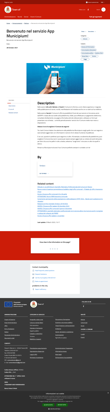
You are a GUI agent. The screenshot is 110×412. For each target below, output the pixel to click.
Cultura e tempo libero (36, 323)
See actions (91, 31)
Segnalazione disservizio (37, 351)
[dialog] (55, 401)
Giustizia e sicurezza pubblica (63, 323)
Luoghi (83, 334)
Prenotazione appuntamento (38, 348)
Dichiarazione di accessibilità (63, 358)
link (71, 401)
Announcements (17, 23)
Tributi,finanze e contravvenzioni (65, 326)
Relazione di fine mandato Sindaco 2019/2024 (52, 204)
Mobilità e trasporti (35, 339)
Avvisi (82, 326)
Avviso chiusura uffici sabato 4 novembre (50, 216)
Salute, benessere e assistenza (64, 332)
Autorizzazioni (59, 335)
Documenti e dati (9, 338)
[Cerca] (103, 9)
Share (83, 31)
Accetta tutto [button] (48, 405)
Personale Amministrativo (12, 335)
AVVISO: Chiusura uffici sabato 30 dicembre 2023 (53, 206)
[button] (55, 409)
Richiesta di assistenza (36, 358)
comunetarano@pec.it (14, 360)
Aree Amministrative (10, 323)
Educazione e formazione (62, 319)
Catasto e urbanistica (36, 334)
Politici (6, 332)
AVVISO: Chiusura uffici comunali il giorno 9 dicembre (54, 208)
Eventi (83, 337)
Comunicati (84, 323)
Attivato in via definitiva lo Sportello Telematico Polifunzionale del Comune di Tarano (64, 187)
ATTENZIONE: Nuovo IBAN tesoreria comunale (52, 196)
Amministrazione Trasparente (64, 348)
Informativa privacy (61, 351)
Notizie (83, 320)
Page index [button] (11, 100)
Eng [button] (102, 2)
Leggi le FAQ (33, 354)
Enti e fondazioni (9, 329)
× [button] (108, 393)
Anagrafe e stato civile (36, 320)
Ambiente (58, 329)
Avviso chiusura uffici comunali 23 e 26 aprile (52, 194)
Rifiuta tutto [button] (62, 405)
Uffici (5, 326)
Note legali (58, 354)
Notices (26, 23)
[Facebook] (87, 9)
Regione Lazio (8, 2)
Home (8, 23)
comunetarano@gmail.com (17, 363)
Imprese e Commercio (36, 328)
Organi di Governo (9, 320)
